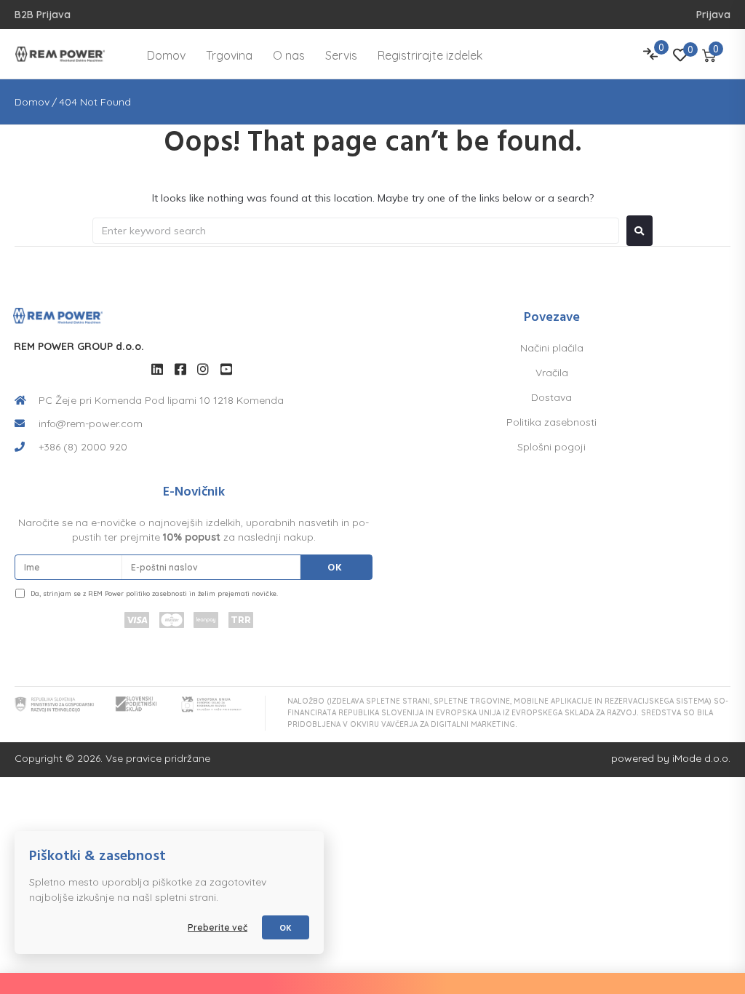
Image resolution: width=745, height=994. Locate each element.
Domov (32, 101)
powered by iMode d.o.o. (670, 758)
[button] (736, 983)
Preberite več (217, 927)
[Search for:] (355, 231)
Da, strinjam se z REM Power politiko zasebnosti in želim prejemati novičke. (154, 593)
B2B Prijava (43, 14)
